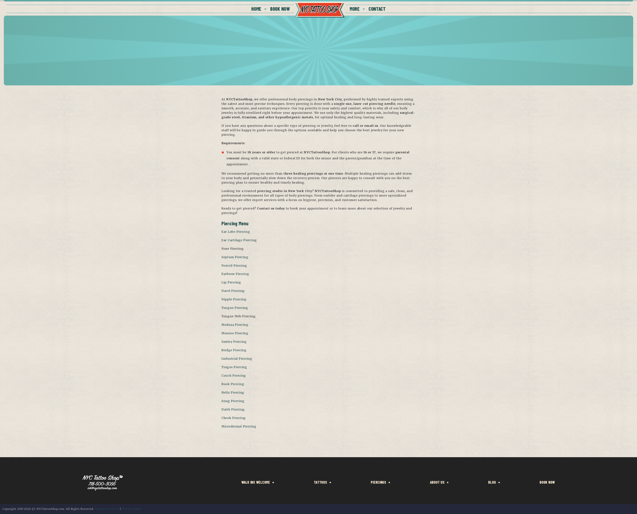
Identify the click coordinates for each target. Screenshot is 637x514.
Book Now (280, 9)
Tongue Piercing (234, 308)
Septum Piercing (234, 257)
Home (256, 9)
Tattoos (320, 482)
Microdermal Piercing (238, 426)
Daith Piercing (233, 409)
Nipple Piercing (234, 299)
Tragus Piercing (234, 367)
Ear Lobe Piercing (235, 232)
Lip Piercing (231, 282)
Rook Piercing (232, 384)
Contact (377, 9)
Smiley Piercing (234, 342)
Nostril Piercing (234, 265)
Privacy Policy (132, 509)
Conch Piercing (233, 375)
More (355, 9)
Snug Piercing (232, 401)
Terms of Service (107, 509)
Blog (492, 482)
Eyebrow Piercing (235, 274)
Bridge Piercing (234, 350)
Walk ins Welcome (255, 482)
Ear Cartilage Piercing (239, 240)
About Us (437, 482)
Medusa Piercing (234, 325)
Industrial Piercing (236, 358)
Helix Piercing (232, 392)
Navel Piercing (233, 291)
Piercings (378, 482)
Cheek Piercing (233, 418)
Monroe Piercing (234, 333)
